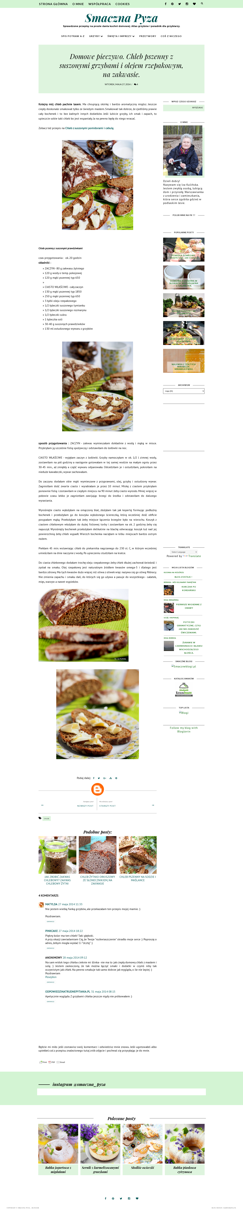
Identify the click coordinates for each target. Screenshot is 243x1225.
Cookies (122, 4)
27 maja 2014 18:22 (71, 931)
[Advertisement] (184, 422)
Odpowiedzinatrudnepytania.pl (67, 991)
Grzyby (95, 36)
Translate (194, 556)
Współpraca (99, 4)
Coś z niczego (171, 36)
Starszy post (107, 806)
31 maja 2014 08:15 (103, 991)
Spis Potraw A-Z (73, 36)
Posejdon (50, 977)
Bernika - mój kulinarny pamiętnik (180, 582)
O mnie (78, 4)
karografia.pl (230, 1208)
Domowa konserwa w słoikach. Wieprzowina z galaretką (183, 283)
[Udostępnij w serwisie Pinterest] (116, 778)
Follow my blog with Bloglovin (184, 729)
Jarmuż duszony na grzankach (184, 312)
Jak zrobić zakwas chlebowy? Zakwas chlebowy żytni (57, 880)
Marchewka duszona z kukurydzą (184, 340)
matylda (51, 904)
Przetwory (147, 36)
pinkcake (51, 931)
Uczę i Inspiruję (171, 618)
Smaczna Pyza (121, 17)
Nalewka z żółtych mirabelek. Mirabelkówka (184, 366)
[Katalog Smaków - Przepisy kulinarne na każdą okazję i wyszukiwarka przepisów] (184, 695)
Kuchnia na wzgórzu (174, 572)
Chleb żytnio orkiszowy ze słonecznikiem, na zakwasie (97, 880)
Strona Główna (53, 4)
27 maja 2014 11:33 (70, 904)
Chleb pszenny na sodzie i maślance (138, 878)
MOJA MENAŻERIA (171, 600)
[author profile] (97, 789)
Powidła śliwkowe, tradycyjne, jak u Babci (183, 256)
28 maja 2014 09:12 (75, 957)
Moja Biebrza (170, 638)
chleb (46, 818)
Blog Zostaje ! (183, 577)
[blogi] (184, 713)
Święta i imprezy (120, 36)
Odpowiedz (50, 921)
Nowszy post (85, 806)
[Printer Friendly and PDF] (52, 1063)
